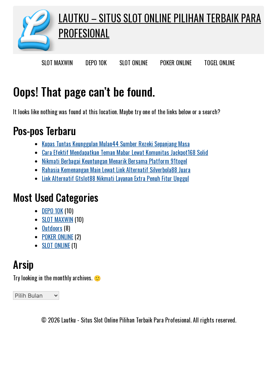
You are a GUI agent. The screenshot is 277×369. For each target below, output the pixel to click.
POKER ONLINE (176, 62)
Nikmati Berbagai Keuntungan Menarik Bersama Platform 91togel (114, 161)
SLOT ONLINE (133, 62)
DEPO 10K (96, 62)
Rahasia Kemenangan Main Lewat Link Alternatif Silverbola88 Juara (116, 169)
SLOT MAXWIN (57, 62)
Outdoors (52, 228)
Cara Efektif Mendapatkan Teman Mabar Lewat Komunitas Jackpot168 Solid (125, 152)
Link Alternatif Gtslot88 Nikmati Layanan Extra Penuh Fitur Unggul (115, 178)
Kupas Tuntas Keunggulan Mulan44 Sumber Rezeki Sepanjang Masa (116, 143)
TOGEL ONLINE (219, 62)
